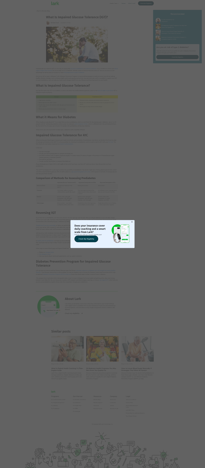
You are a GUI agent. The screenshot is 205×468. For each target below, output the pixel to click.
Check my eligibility (86, 239)
